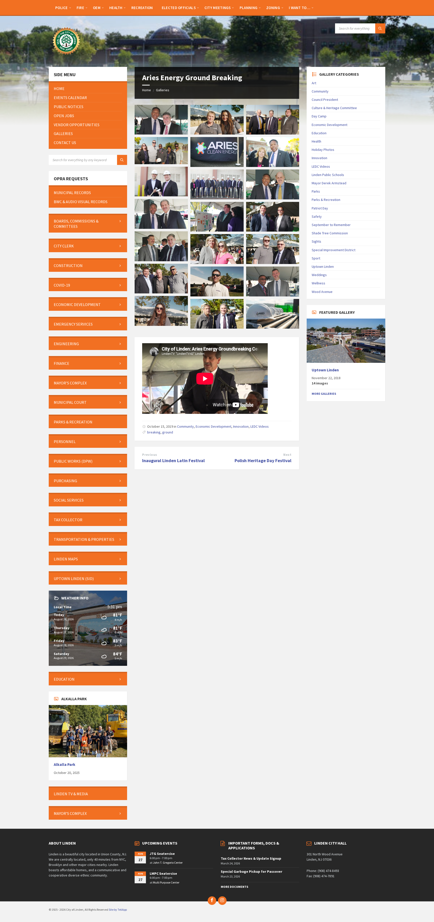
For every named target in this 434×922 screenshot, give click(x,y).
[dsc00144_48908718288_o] (272, 165)
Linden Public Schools (328, 174)
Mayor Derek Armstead (329, 183)
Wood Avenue (322, 291)
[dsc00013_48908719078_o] (272, 327)
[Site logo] (66, 57)
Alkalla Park (64, 764)
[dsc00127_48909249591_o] (217, 197)
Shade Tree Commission (330, 233)
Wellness (318, 283)
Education (319, 133)
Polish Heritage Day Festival (263, 460)
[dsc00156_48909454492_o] (161, 162)
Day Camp (319, 116)
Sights (316, 241)
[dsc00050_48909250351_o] (272, 262)
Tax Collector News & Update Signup (251, 858)
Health (316, 141)
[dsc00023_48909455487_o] (161, 324)
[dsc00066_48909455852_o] (161, 259)
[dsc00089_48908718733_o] (161, 227)
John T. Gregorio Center (168, 862)
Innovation (241, 426)
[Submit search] (380, 28)
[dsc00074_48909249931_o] (272, 230)
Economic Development (213, 426)
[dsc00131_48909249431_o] (161, 194)
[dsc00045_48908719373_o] (161, 291)
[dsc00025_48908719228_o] (272, 294)
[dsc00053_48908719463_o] (217, 262)
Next (287, 455)
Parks (316, 191)
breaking (153, 432)
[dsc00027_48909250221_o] (217, 294)
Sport (316, 258)
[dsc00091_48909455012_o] (272, 197)
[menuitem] (61, 8)
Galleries (162, 90)
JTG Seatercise (162, 853)
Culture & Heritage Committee (334, 108)
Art (314, 83)
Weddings (319, 275)
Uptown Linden (323, 266)
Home (146, 90)
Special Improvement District (333, 250)
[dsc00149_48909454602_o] (217, 165)
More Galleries (324, 394)
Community (185, 426)
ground (167, 432)
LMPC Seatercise (163, 873)
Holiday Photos (323, 149)
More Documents (234, 887)
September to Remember (331, 225)
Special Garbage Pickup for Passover (251, 871)
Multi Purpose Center (166, 882)
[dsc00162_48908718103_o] (272, 133)
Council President (325, 99)
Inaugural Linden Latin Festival (173, 460)
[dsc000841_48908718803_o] (161, 133)
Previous (149, 455)
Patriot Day (320, 208)
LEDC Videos (259, 426)
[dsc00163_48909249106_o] (217, 133)
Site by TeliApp (118, 909)
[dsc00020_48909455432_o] (217, 327)
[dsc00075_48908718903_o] (217, 230)
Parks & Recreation (326, 199)
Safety (317, 216)
